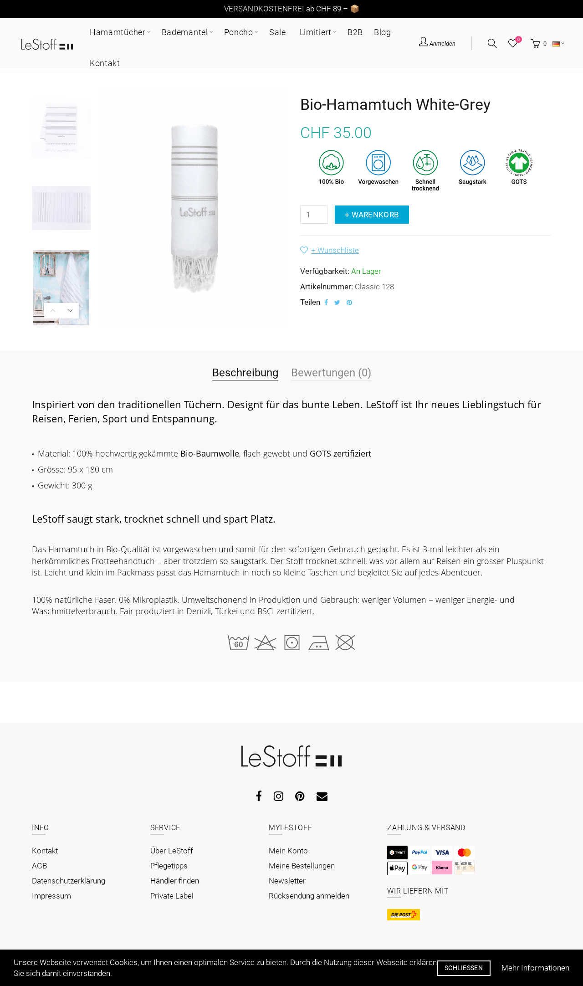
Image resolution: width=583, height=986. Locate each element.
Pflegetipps (169, 865)
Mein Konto (288, 850)
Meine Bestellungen (302, 865)
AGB (39, 865)
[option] (61, 128)
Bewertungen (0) (331, 372)
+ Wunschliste (335, 250)
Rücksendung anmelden (309, 895)
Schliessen (464, 968)
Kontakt (45, 850)
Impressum (51, 895)
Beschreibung (245, 372)
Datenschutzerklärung (68, 880)
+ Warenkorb (372, 214)
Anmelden (441, 43)
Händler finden (174, 880)
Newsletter (287, 880)
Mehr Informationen (535, 967)
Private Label (172, 895)
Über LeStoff (171, 850)
